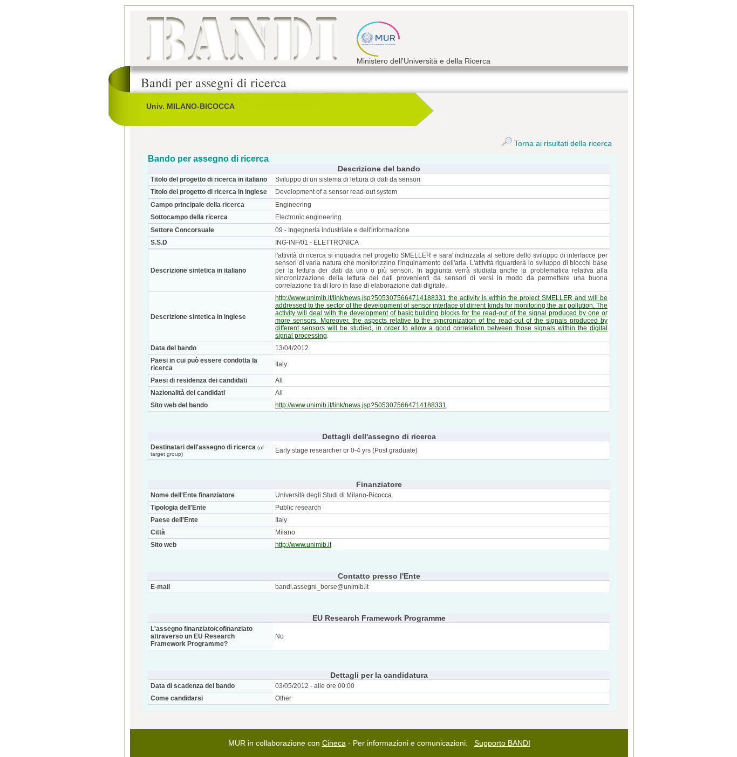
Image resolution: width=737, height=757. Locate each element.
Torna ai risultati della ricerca (562, 143)
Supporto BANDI (502, 743)
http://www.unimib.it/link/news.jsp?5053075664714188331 (360, 405)
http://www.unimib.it (303, 544)
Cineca (334, 743)
